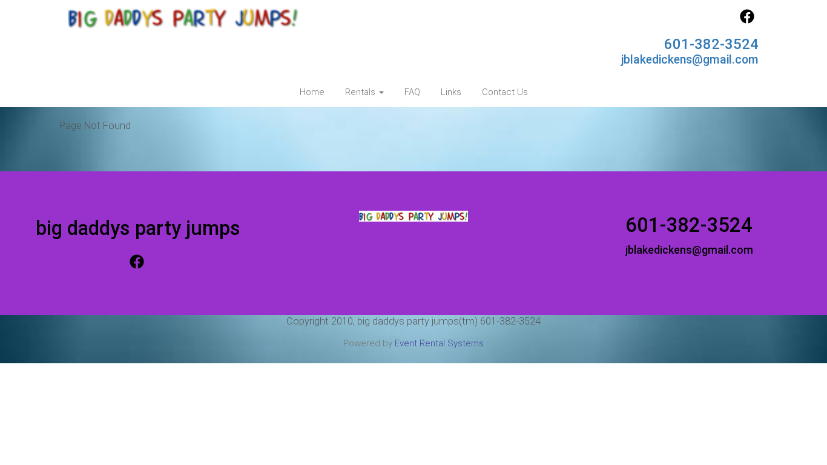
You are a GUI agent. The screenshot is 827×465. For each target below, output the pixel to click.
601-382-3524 (711, 44)
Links (451, 92)
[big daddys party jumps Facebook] (747, 20)
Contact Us (505, 92)
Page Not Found (95, 125)
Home (312, 92)
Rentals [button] (361, 92)
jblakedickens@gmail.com (690, 60)
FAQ (412, 92)
